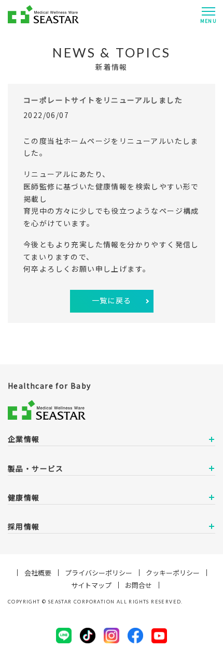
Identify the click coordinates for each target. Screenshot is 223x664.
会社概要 (37, 573)
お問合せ (138, 585)
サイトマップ (91, 585)
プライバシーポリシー (98, 573)
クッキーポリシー (173, 573)
